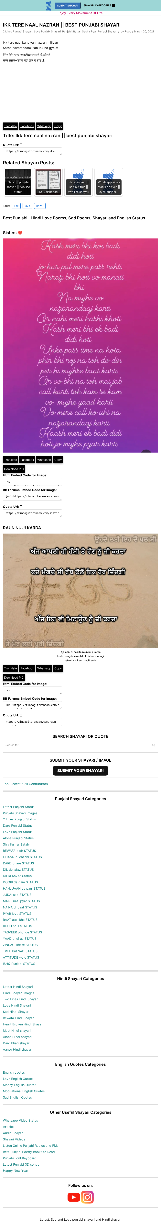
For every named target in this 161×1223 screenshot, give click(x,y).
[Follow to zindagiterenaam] (87, 1202)
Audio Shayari (13, 1133)
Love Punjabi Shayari (47, 31)
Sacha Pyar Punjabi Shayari (99, 31)
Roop (128, 31)
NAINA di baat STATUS (20, 907)
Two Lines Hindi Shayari (20, 999)
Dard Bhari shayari (16, 1043)
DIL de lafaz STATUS (18, 869)
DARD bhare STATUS (18, 863)
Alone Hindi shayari (17, 1037)
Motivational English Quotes (24, 1091)
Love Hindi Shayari (17, 1005)
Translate (10, 126)
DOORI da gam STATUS (20, 882)
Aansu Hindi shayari (17, 1049)
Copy (58, 126)
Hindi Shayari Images (18, 993)
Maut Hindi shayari (17, 1031)
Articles (8, 1127)
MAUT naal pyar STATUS (21, 901)
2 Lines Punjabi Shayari (17, 31)
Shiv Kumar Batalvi (16, 844)
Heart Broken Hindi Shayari (23, 1024)
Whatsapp (44, 126)
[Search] (153, 745)
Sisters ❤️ (13, 232)
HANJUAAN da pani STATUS (24, 888)
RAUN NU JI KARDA (22, 527)
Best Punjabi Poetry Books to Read (29, 1152)
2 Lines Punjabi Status (19, 819)
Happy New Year (15, 1170)
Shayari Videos (14, 1139)
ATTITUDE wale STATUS (21, 957)
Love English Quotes (18, 1079)
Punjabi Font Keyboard (19, 1158)
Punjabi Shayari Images (20, 813)
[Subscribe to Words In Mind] (74, 1202)
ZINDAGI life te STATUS (20, 945)
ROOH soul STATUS (17, 926)
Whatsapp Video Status (20, 1120)
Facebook (27, 126)
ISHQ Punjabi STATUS (19, 964)
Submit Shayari (67, 5)
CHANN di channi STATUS (22, 857)
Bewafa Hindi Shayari (19, 1018)
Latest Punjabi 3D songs (21, 1164)
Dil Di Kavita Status (17, 876)
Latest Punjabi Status (18, 807)
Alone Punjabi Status (18, 838)
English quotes (14, 1072)
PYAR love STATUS (17, 914)
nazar (39, 205)
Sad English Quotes (17, 1097)
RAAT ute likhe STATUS (20, 920)
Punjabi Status (71, 31)
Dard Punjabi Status (17, 825)
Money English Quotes (19, 1085)
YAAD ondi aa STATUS (20, 938)
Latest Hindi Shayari (18, 987)
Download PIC (14, 469)
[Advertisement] (80, 92)
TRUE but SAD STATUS (20, 951)
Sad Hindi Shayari (16, 1012)
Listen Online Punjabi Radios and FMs (30, 1146)
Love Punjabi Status (17, 832)
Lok (16, 205)
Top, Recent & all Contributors (25, 784)
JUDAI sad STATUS (17, 895)
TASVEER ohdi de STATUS (22, 932)
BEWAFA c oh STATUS (19, 851)
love (27, 205)
